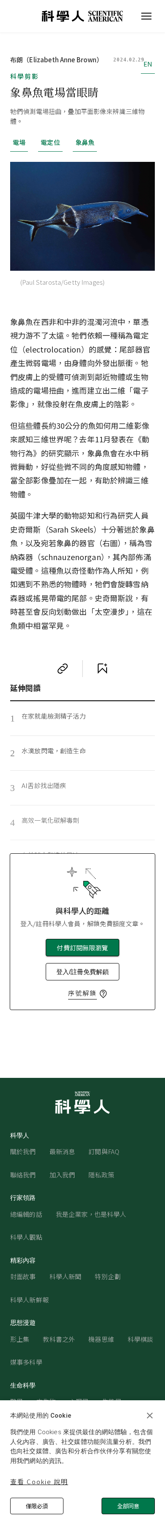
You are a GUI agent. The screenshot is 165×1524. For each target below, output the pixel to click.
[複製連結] (62, 668)
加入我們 (62, 1174)
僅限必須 (37, 1506)
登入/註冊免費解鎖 (82, 971)
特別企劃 (108, 1276)
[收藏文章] (102, 668)
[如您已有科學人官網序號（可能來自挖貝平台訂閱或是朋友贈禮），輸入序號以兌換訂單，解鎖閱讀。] (103, 994)
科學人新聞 (66, 1276)
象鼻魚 (84, 142)
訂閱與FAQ (103, 1151)
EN (147, 63)
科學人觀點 (26, 1237)
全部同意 (128, 1506)
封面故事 (23, 1276)
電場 (19, 142)
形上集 (19, 1339)
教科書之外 (59, 1339)
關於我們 (23, 1151)
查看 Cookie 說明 (39, 1481)
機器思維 (101, 1339)
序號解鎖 (82, 992)
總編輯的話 (26, 1214)
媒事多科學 (26, 1361)
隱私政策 (101, 1174)
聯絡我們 (23, 1174)
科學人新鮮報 (29, 1299)
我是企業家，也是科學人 (91, 1214)
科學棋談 (141, 1339)
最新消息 (62, 1151)
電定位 (50, 142)
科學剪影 (24, 76)
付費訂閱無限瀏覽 (82, 947)
